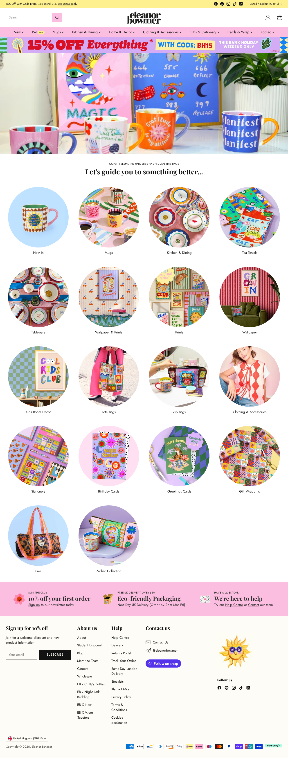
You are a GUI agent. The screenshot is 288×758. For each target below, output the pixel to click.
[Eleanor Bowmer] (144, 17)
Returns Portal (121, 653)
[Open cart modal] (279, 17)
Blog (80, 653)
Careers (82, 668)
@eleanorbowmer (165, 650)
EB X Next (84, 704)
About (81, 637)
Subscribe (55, 654)
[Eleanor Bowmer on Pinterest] (222, 5)
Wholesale (84, 676)
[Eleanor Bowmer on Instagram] (228, 5)
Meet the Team (88, 660)
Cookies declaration (119, 720)
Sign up (34, 604)
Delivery (117, 645)
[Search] (57, 17)
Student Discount (89, 645)
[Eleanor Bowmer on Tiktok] (234, 5)
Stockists (117, 681)
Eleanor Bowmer (42, 747)
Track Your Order (123, 660)
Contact (253, 604)
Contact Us (160, 642)
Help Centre (234, 604)
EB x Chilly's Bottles (91, 684)
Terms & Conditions (119, 707)
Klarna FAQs (120, 689)
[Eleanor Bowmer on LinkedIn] (241, 5)
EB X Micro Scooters (85, 715)
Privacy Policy (121, 697)
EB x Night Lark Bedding (88, 694)
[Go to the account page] (268, 17)
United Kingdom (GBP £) (264, 4)
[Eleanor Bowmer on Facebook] (216, 5)
